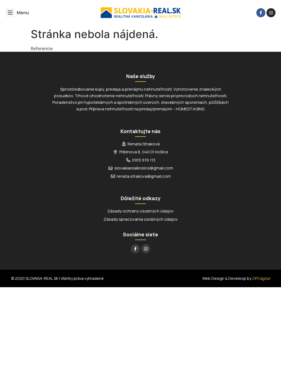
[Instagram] (271, 12)
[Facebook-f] (260, 12)
